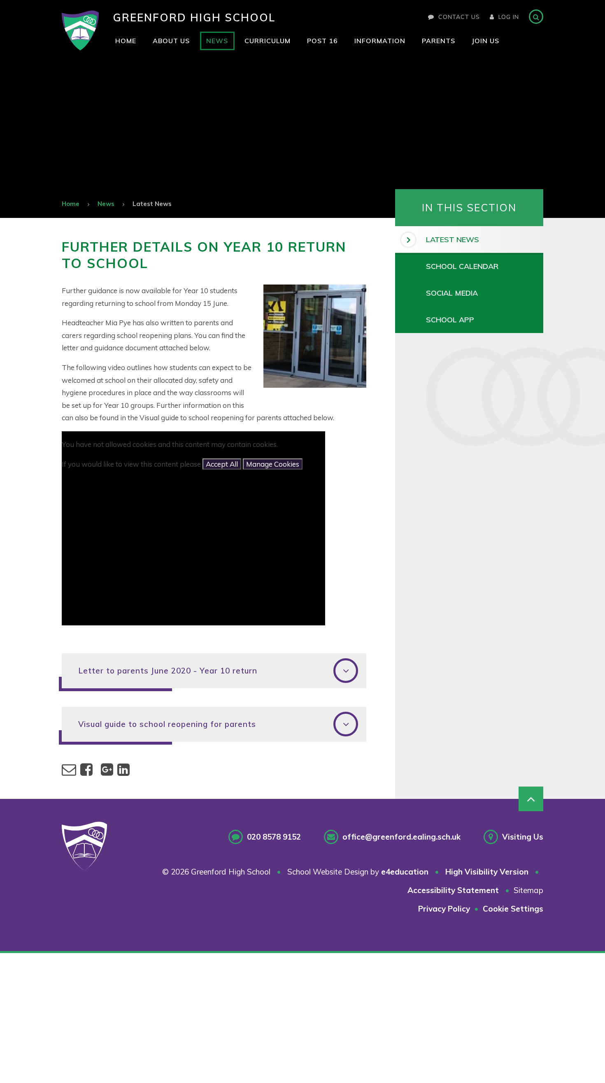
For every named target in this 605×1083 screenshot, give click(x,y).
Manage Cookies (272, 464)
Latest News (152, 204)
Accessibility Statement (453, 890)
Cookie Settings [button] (513, 909)
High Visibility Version (486, 872)
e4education (404, 872)
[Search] (536, 17)
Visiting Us (522, 837)
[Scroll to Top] (531, 799)
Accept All (222, 464)
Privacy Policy (444, 909)
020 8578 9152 (274, 837)
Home (70, 204)
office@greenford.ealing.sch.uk (401, 837)
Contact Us (459, 17)
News (106, 204)
